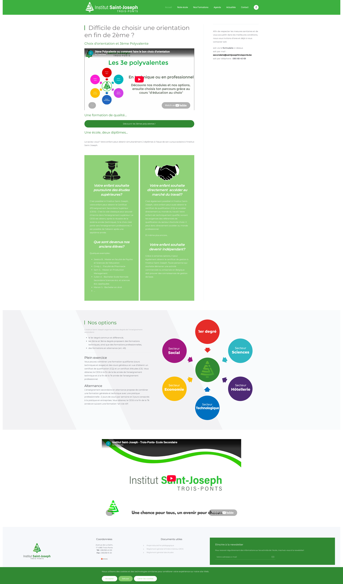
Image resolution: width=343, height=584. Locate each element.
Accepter (109, 578)
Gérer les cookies (145, 578)
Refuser (125, 578)
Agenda (217, 7)
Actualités (231, 7)
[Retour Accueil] (111, 7)
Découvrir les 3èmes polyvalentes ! (139, 124)
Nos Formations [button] (200, 7)
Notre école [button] (182, 7)
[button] (243, 347)
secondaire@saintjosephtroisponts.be (232, 55)
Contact (244, 7)
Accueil (168, 7)
